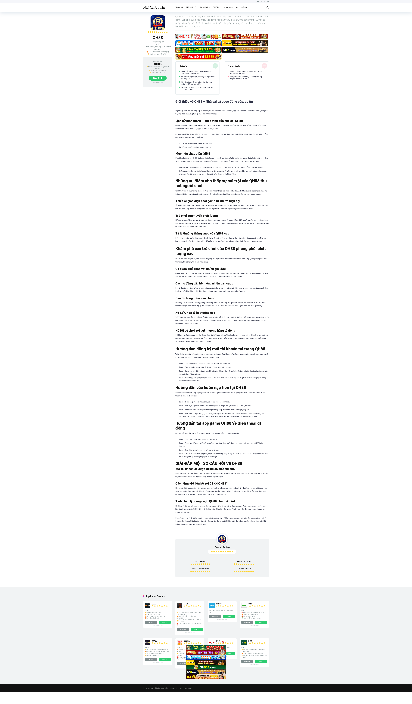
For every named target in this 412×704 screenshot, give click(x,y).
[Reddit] (268, 1)
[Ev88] (244, 645)
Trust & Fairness (200, 561)
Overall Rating (222, 547)
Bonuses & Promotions (200, 569)
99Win (154, 641)
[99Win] (147, 645)
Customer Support (244, 569)
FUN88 (218, 604)
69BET (251, 604)
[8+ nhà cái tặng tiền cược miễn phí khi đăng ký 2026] (154, 7)
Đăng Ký (156, 78)
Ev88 (250, 641)
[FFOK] (179, 608)
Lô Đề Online (205, 7)
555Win (187, 641)
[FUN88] (212, 608)
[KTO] (212, 645)
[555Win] (179, 645)
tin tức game (228, 7)
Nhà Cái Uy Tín (191, 7)
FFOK (186, 604)
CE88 (154, 604)
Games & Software (244, 561)
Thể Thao (216, 7)
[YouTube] (264, 1)
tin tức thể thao (241, 7)
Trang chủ (179, 7)
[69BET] (244, 608)
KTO (218, 641)
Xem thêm (151, 622)
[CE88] (147, 608)
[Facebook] (258, 1)
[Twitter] (261, 1)
